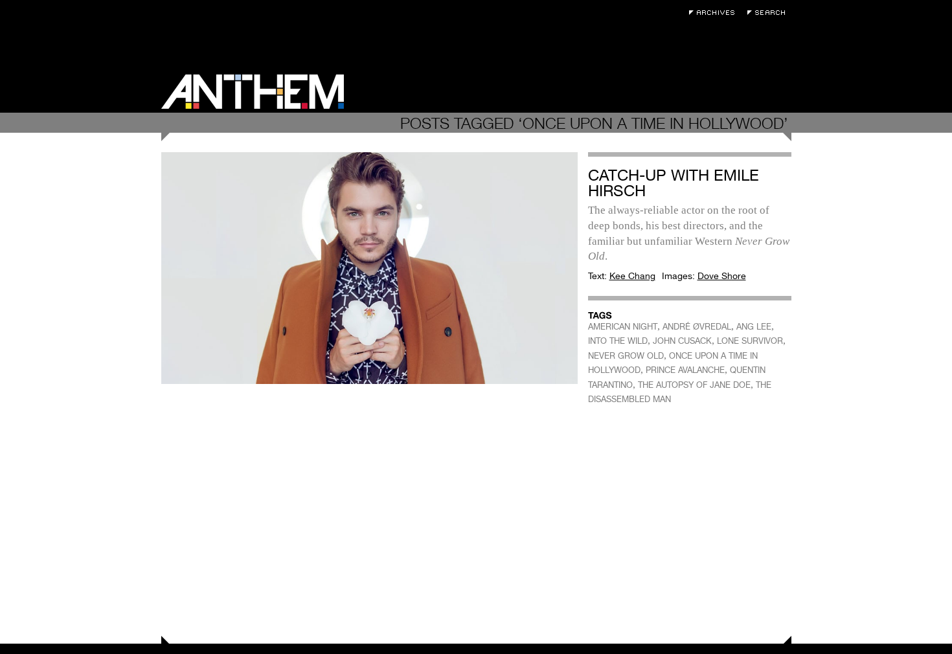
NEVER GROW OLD (626, 356)
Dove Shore (721, 276)
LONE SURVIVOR (750, 341)
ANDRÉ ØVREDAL (697, 327)
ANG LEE (753, 327)
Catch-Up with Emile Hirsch (673, 183)
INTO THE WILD (618, 341)
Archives (715, 12)
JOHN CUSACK (682, 341)
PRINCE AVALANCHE (685, 370)
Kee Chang (632, 276)
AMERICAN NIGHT (622, 327)
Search (769, 12)
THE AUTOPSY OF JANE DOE (694, 385)
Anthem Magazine (252, 91)
